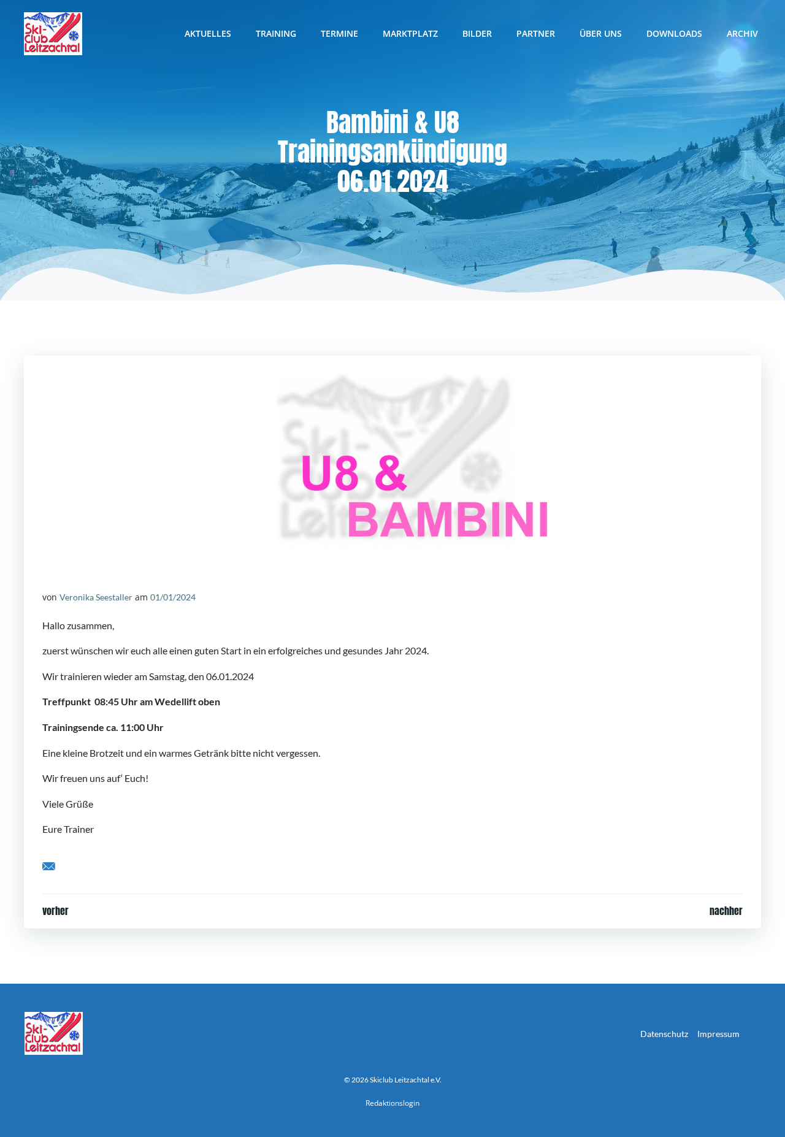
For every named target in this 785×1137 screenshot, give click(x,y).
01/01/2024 (173, 597)
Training (276, 33)
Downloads (674, 33)
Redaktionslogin (392, 1103)
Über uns (601, 33)
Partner (535, 33)
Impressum (718, 1033)
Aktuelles (208, 33)
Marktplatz (410, 33)
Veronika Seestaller (95, 597)
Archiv (742, 33)
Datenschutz (664, 1033)
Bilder (477, 33)
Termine (339, 33)
